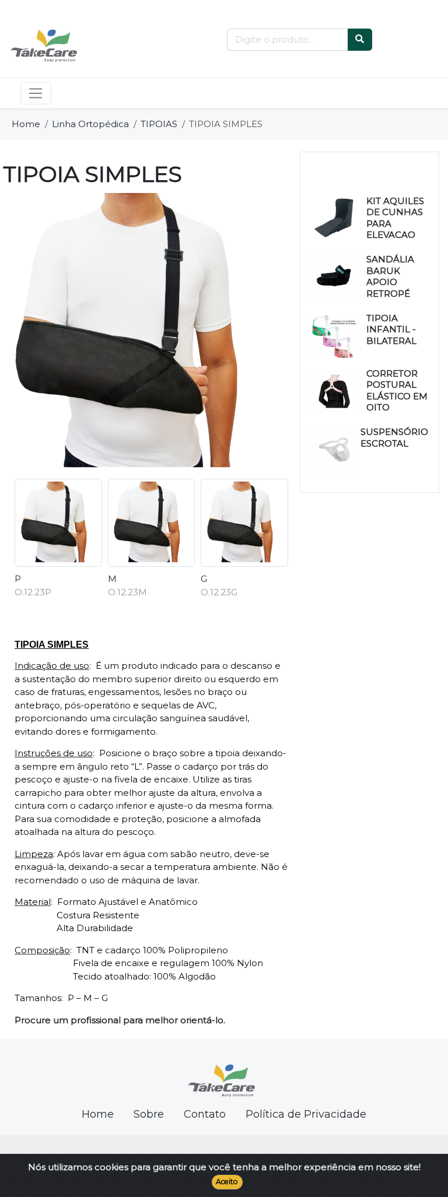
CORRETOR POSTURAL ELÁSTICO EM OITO (397, 390)
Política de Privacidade (306, 1114)
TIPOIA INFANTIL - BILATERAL (391, 329)
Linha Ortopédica (90, 123)
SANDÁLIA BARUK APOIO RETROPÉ (390, 276)
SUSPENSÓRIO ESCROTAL (394, 437)
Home (26, 123)
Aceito (227, 1181)
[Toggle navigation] (35, 93)
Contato (205, 1114)
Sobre (149, 1114)
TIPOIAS (159, 123)
